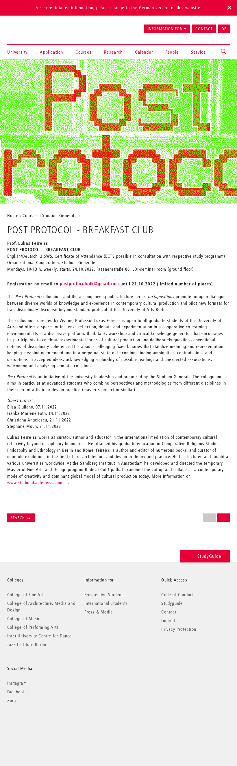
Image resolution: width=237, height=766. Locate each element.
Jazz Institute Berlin (26, 644)
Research (113, 52)
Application (51, 52)
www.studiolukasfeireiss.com (34, 482)
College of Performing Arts (33, 627)
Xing (11, 700)
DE (224, 28)
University (17, 52)
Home (12, 215)
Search (18, 517)
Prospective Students (104, 594)
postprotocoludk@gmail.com (89, 283)
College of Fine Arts (26, 594)
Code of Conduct (177, 594)
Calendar (144, 52)
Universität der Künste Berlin (30, 26)
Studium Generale (59, 215)
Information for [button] (165, 28)
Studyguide (172, 603)
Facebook (16, 692)
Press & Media (98, 612)
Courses (83, 52)
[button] (224, 52)
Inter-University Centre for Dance (39, 636)
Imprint (168, 620)
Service (198, 52)
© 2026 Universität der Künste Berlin (37, 724)
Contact (204, 28)
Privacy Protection (178, 629)
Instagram (17, 683)
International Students (106, 603)
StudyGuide (209, 556)
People (172, 52)
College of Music (23, 618)
